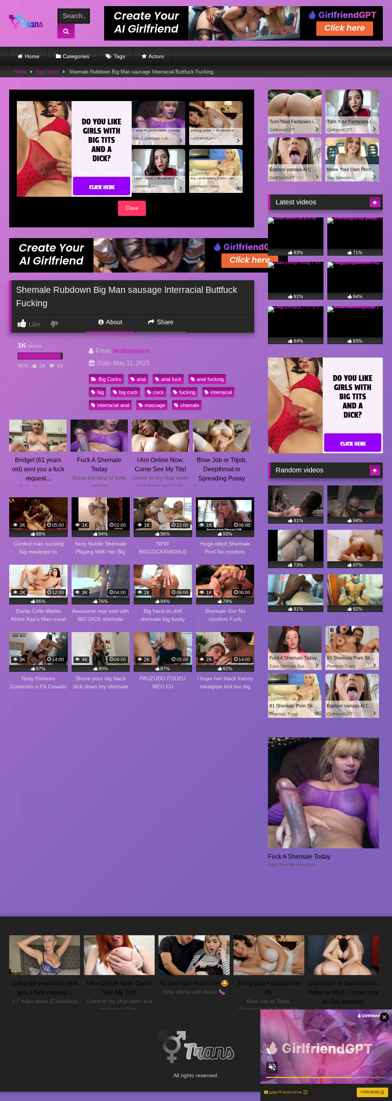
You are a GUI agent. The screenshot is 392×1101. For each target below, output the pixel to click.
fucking (187, 392)
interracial (221, 392)
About (113, 322)
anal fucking (210, 379)
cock (158, 392)
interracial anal (113, 405)
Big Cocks (47, 72)
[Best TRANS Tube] (28, 23)
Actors (156, 56)
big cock (128, 392)
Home (32, 56)
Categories (76, 56)
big (100, 392)
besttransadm (131, 351)
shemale (189, 405)
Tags (119, 56)
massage (155, 405)
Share (164, 322)
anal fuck (171, 379)
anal (141, 379)
